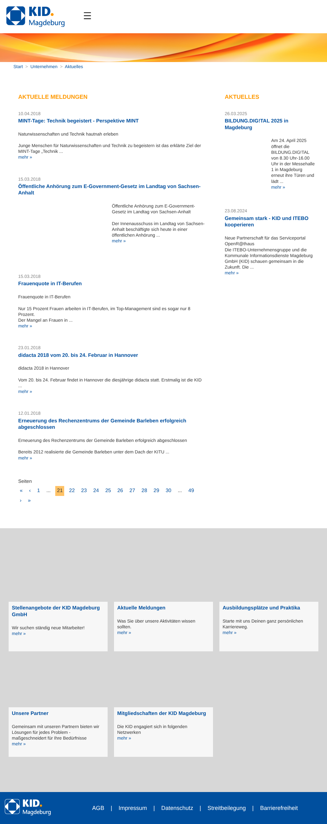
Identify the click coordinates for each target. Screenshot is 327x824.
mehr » (25, 157)
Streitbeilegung (227, 808)
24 (96, 490)
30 (168, 490)
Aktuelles (74, 66)
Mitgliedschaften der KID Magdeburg (161, 713)
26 (120, 490)
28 (144, 490)
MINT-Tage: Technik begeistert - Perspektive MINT (78, 121)
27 (132, 490)
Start (18, 66)
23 (84, 490)
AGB (98, 808)
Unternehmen (43, 66)
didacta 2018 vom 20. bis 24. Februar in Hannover (78, 355)
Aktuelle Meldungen (141, 608)
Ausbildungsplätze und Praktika (261, 608)
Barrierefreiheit (279, 808)
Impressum (132, 808)
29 (156, 490)
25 (108, 490)
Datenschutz (177, 808)
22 (72, 490)
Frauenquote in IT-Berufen (50, 283)
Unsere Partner (30, 713)
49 (191, 490)
